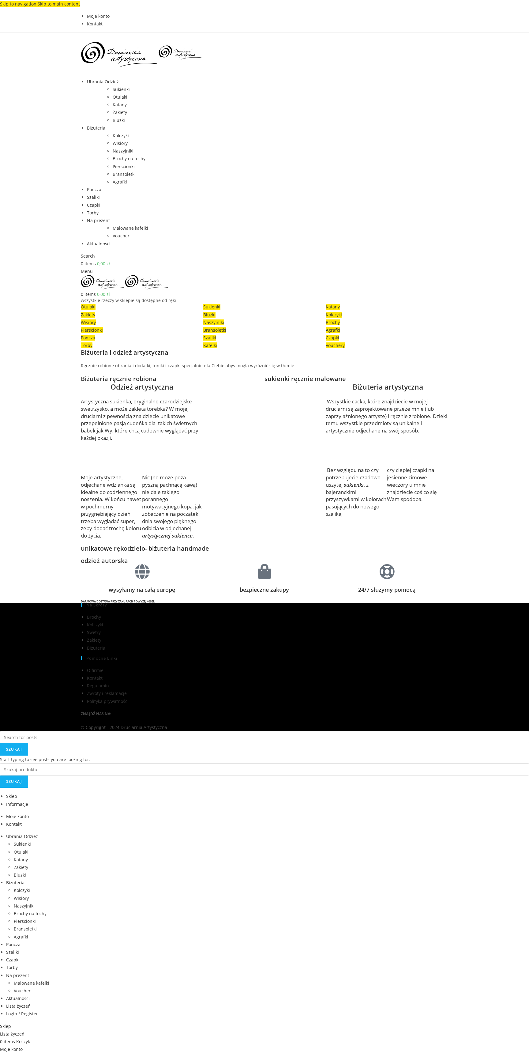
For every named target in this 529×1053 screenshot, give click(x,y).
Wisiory (120, 143)
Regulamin (98, 686)
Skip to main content (59, 4)
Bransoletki (124, 174)
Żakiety (120, 112)
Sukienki (121, 89)
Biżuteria (96, 648)
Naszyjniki (123, 151)
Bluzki (119, 120)
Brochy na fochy (129, 158)
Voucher (121, 236)
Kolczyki (121, 135)
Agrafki (120, 182)
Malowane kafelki (130, 228)
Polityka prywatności (108, 701)
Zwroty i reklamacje (107, 693)
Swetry (94, 632)
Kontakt (95, 678)
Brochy (94, 617)
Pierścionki (124, 166)
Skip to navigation (19, 4)
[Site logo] (120, 52)
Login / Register (22, 1014)
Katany (120, 105)
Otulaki (120, 97)
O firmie (95, 670)
